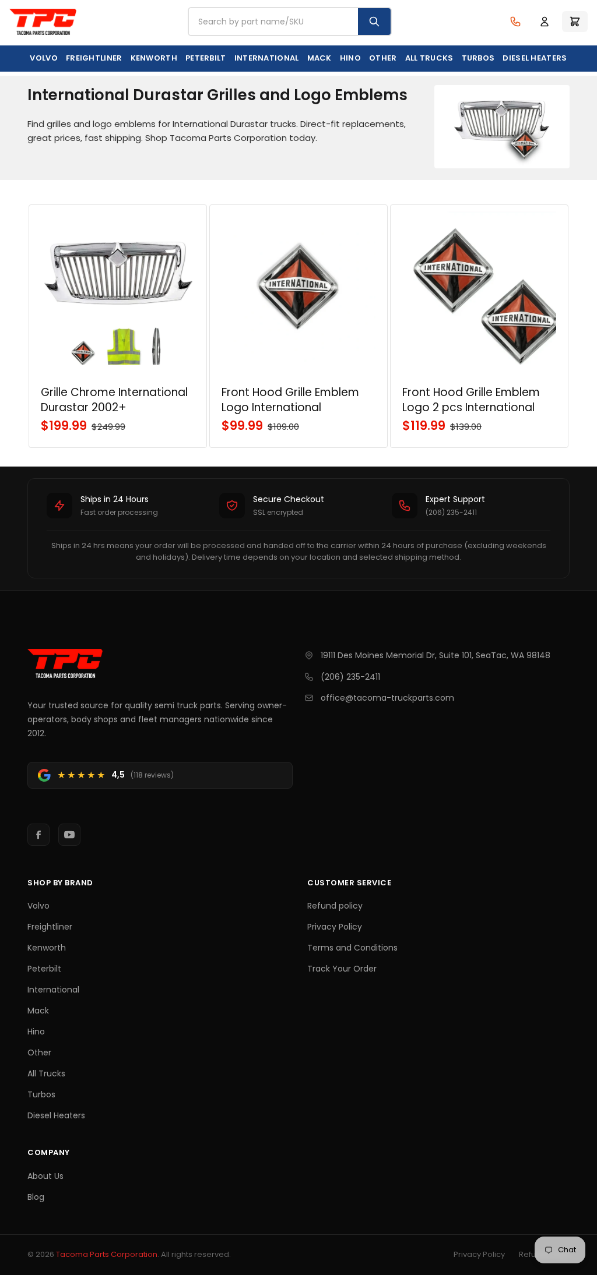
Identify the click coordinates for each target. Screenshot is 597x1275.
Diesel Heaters (535, 57)
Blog (35, 1197)
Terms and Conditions (352, 947)
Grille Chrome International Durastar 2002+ (114, 400)
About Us (45, 1176)
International (266, 57)
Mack (319, 57)
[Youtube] (69, 835)
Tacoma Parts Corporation (106, 1254)
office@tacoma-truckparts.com (387, 698)
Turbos (478, 57)
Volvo (44, 57)
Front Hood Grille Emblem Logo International (290, 400)
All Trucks (429, 57)
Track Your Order (342, 968)
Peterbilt (205, 57)
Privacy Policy (334, 927)
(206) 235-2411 (350, 677)
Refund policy (335, 906)
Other (383, 57)
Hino (350, 57)
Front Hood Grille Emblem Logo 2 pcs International (471, 400)
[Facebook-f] (38, 835)
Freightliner (94, 57)
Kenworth (154, 57)
